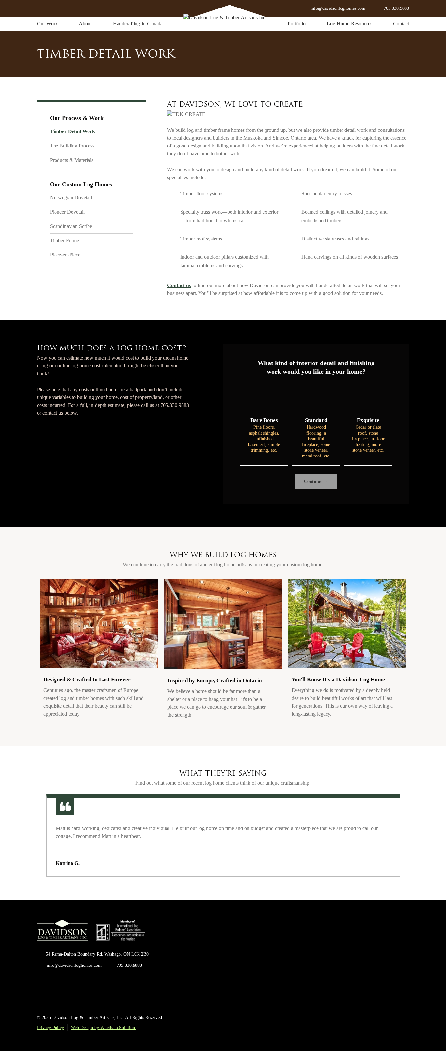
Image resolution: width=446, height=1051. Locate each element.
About (85, 24)
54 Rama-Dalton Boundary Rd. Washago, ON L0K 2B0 (97, 954)
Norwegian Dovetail (71, 197)
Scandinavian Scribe (71, 226)
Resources (349, 24)
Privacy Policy (50, 1027)
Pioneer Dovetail (67, 212)
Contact (401, 24)
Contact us (179, 285)
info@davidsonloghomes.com (74, 965)
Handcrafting (138, 24)
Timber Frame (64, 240)
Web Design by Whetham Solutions (103, 1027)
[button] (37, 835)
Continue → (316, 481)
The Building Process (72, 145)
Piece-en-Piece (65, 254)
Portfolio (297, 24)
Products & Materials (71, 160)
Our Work (47, 24)
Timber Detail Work (72, 131)
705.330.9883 (396, 8)
